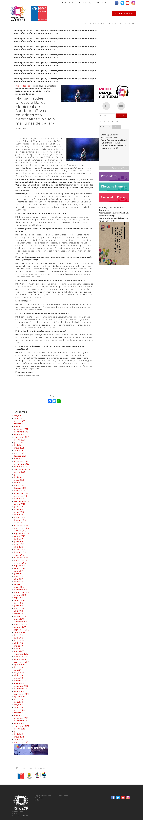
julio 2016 (18, 603)
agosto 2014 (19, 665)
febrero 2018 (20, 552)
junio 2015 (18, 638)
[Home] (28, 13)
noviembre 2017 (21, 560)
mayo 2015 (19, 640)
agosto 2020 (19, 472)
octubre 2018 (20, 531)
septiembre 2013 (21, 694)
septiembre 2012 (21, 726)
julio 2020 (18, 475)
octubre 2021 (20, 434)
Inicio (88, 24)
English (37, 800)
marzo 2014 (19, 678)
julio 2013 (18, 699)
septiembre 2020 (22, 469)
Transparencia (63, 796)
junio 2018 (18, 541)
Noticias (129, 23)
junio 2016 (18, 606)
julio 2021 (18, 442)
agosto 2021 (19, 440)
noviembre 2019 (21, 496)
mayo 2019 (19, 512)
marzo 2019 (19, 517)
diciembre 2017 (21, 558)
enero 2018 (19, 555)
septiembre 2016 (21, 598)
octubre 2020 (20, 467)
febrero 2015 (20, 649)
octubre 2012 (20, 723)
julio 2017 (18, 571)
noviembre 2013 (21, 689)
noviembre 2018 (21, 528)
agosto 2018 (19, 536)
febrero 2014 (20, 681)
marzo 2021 (19, 453)
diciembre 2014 (21, 654)
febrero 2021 (20, 456)
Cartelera (98, 24)
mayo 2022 (19, 416)
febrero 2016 (20, 616)
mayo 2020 (19, 480)
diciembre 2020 (21, 461)
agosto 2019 (19, 504)
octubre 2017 (20, 563)
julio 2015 (18, 635)
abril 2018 (18, 547)
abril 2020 (18, 483)
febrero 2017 (20, 584)
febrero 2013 (20, 713)
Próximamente (105, 127)
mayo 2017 (19, 576)
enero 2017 (19, 587)
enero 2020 (19, 491)
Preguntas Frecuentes (43, 796)
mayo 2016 (19, 608)
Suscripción (69, 2)
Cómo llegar (87, 2)
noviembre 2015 (21, 624)
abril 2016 (18, 611)
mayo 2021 (19, 448)
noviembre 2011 (21, 742)
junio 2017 (18, 574)
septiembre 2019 (21, 501)
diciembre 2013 (21, 686)
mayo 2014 (19, 673)
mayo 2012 (19, 737)
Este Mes (117, 127)
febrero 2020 (20, 488)
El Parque (114, 24)
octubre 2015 (20, 627)
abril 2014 (18, 675)
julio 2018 (18, 539)
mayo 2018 (19, 544)
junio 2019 (18, 509)
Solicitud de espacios (124, 13)
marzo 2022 (19, 421)
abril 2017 (18, 579)
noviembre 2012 (21, 721)
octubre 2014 (20, 659)
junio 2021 (18, 445)
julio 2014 (18, 667)
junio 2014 (18, 670)
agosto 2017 (19, 568)
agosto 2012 (19, 729)
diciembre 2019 (21, 493)
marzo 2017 (19, 582)
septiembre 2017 (21, 566)
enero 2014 (19, 683)
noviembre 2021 (21, 432)
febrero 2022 (20, 424)
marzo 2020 (19, 485)
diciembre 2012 (21, 718)
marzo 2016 (19, 614)
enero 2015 (19, 651)
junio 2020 (19, 477)
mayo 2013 (19, 705)
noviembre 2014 (21, 657)
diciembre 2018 (21, 525)
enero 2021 (19, 459)
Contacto (104, 2)
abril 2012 (18, 740)
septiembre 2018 (21, 533)
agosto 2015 (19, 632)
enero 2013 (19, 715)
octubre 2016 (20, 595)
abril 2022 (18, 418)
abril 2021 (18, 451)
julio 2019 (18, 507)
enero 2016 (19, 619)
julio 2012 (18, 731)
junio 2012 (18, 734)
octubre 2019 (20, 499)
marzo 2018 (19, 550)
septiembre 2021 (21, 437)
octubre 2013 (20, 691)
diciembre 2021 (21, 429)
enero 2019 (19, 523)
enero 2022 (19, 426)
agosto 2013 (19, 697)
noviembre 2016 (21, 592)
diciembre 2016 (21, 590)
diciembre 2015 (21, 622)
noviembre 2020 (21, 464)
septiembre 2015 (21, 630)
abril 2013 (18, 707)
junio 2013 (18, 702)
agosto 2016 (19, 600)
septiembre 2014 (21, 662)
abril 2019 (18, 515)
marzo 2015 (19, 646)
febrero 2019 (20, 520)
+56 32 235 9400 (22, 816)
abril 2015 (18, 643)
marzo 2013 (19, 710)
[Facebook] (50, 401)
